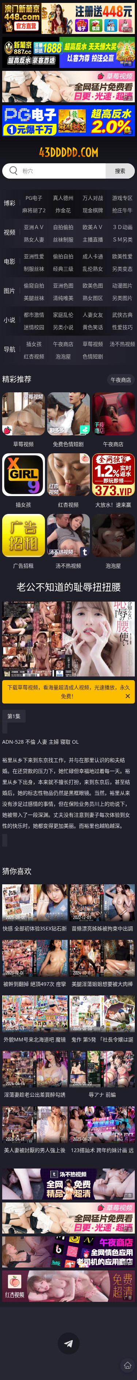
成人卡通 (93, 256)
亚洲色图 (63, 285)
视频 (9, 232)
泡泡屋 (63, 356)
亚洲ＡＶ (34, 227)
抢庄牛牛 (122, 210)
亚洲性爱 (34, 256)
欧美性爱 (122, 256)
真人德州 (63, 197)
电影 (9, 262)
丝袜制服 (63, 239)
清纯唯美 (63, 297)
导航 (9, 349)
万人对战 (93, 197)
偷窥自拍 (34, 285)
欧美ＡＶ (93, 227)
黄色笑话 (93, 327)
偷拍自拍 (63, 256)
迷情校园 (34, 327)
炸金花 (63, 210)
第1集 (13, 716)
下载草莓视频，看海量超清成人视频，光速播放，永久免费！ (68, 691)
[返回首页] (127, 1365)
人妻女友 (93, 314)
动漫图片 (122, 285)
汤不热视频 (122, 343)
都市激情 (34, 314)
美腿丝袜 (34, 297)
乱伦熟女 (93, 268)
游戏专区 (122, 197)
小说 (9, 320)
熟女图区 (93, 297)
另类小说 (63, 327)
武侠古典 (122, 314)
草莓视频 (93, 343)
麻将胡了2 (34, 210)
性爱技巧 (122, 327)
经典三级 (63, 268)
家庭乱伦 (63, 314)
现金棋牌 (93, 210)
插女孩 (34, 343)
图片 (9, 291)
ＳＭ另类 (122, 239)
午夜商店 (63, 343)
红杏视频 (34, 356)
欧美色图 (93, 285)
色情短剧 (93, 356)
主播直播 (93, 239)
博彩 (9, 203)
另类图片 (122, 297)
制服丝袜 (34, 268)
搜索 (120, 170)
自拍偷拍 (63, 227)
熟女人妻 (34, 239)
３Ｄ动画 (122, 227)
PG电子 (34, 197)
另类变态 (122, 268)
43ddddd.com (69, 152)
